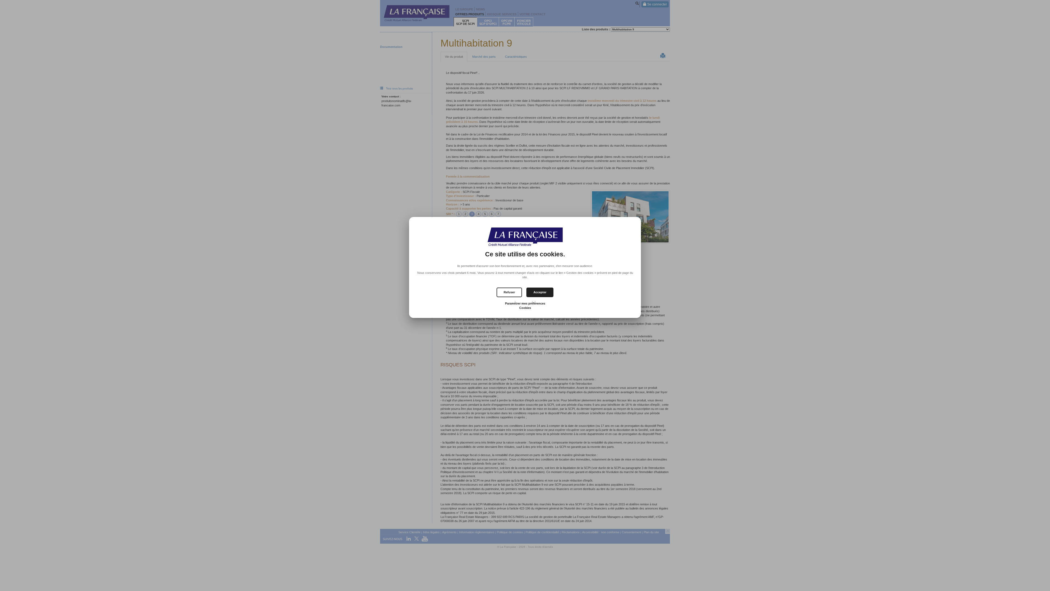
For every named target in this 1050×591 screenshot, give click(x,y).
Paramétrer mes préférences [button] (525, 303)
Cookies (525, 307)
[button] (539, 292)
